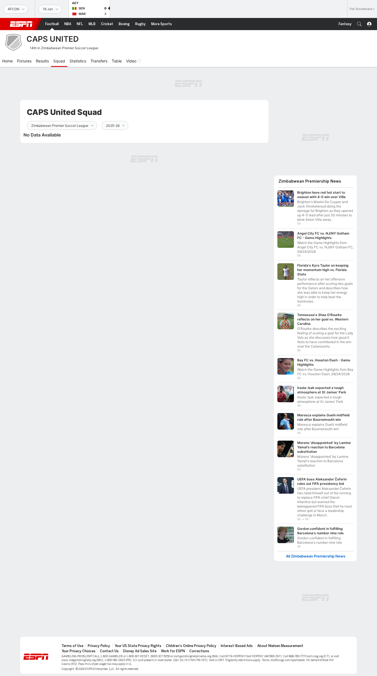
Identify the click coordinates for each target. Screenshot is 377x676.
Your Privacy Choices (78, 651)
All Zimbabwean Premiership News (315, 556)
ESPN (21, 24)
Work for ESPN (173, 651)
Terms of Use (72, 646)
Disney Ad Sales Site (139, 651)
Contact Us (109, 651)
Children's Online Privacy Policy (191, 646)
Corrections (199, 651)
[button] (359, 24)
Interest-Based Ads (237, 646)
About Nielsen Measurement (280, 646)
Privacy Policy (99, 646)
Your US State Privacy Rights (138, 646)
